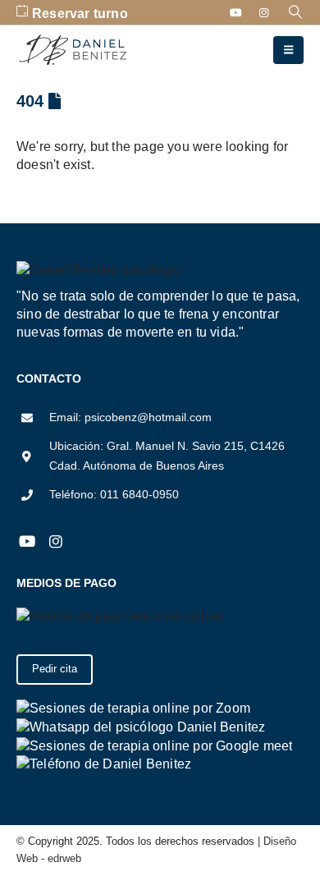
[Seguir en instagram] (55, 542)
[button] (296, 12)
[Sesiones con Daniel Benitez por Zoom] (133, 707)
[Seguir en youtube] (26, 542)
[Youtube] (236, 12)
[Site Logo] (73, 50)
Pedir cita (54, 669)
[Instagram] (264, 12)
